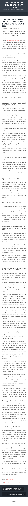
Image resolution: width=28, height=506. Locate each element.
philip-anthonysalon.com (13, 40)
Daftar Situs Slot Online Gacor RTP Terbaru (14, 5)
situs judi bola (20, 482)
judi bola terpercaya (13, 482)
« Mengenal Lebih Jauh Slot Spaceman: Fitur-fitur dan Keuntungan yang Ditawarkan (12, 489)
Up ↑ (14, 503)
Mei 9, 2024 (4, 28)
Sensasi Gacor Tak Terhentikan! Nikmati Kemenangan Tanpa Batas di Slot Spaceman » (15, 494)
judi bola (6, 482)
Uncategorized (10, 479)
